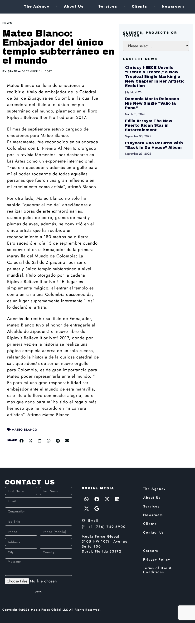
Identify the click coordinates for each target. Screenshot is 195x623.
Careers (150, 550)
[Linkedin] (117, 499)
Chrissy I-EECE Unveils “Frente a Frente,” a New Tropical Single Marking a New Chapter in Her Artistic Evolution (155, 76)
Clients (139, 6)
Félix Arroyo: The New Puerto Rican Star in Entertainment (148, 125)
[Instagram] (107, 499)
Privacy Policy (156, 559)
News (7, 23)
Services (107, 6)
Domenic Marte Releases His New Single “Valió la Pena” (152, 103)
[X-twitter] (86, 508)
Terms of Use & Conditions (157, 570)
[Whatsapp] (86, 499)
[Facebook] (97, 499)
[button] (21, 440)
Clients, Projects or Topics (150, 34)
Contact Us (153, 532)
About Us (73, 6)
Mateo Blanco (24, 430)
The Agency (36, 6)
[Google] (97, 508)
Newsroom (173, 6)
